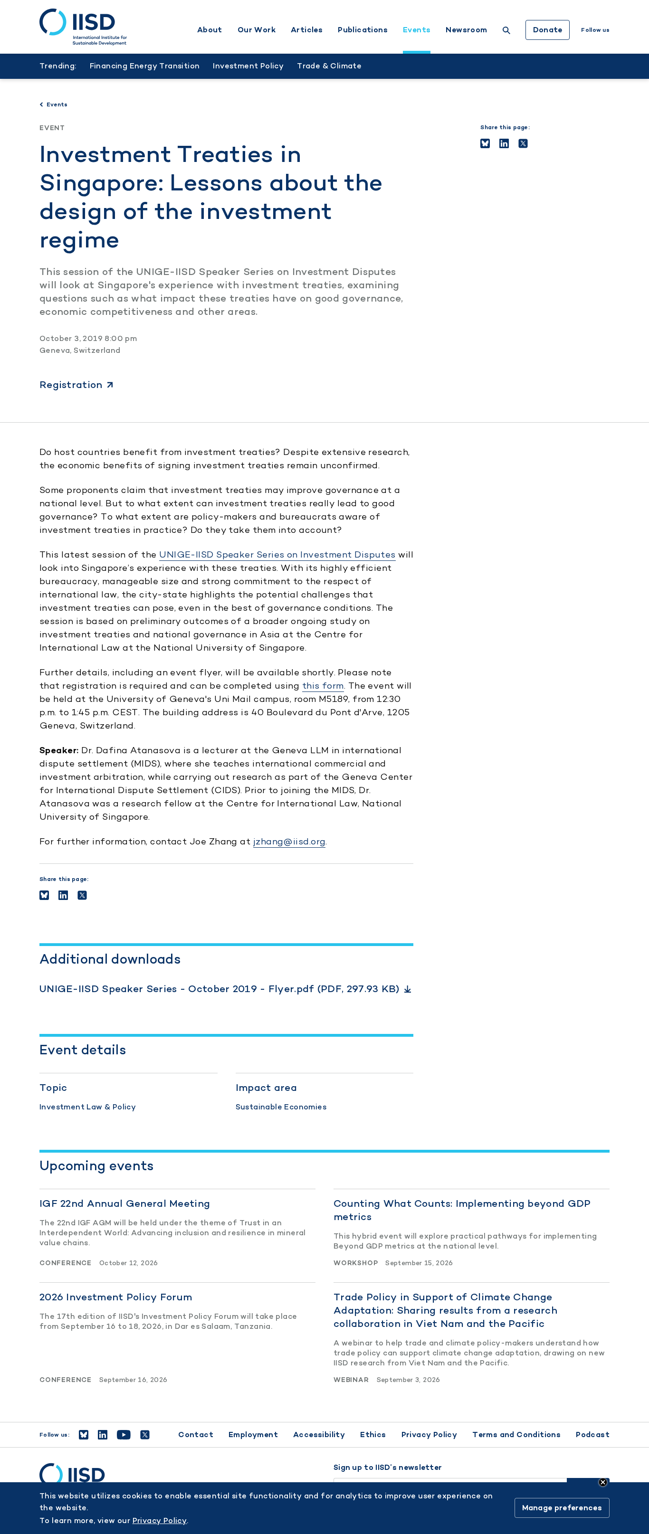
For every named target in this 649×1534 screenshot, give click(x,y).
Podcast (593, 1434)
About (209, 30)
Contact (195, 1434)
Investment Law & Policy (87, 1107)
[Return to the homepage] (83, 27)
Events (416, 30)
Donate (548, 30)
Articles (307, 30)
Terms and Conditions (516, 1434)
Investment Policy (248, 66)
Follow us (595, 30)
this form (323, 685)
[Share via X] (523, 143)
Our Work (257, 30)
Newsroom (466, 30)
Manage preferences (562, 1508)
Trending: (57, 66)
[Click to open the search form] (506, 31)
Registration (71, 384)
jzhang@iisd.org (289, 841)
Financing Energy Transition (145, 66)
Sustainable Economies (281, 1107)
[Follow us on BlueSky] (83, 1434)
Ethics (373, 1434)
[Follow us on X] (145, 1434)
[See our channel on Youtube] (124, 1434)
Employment (253, 1434)
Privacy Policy (429, 1434)
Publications (363, 30)
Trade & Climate (329, 66)
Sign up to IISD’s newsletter (388, 1467)
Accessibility (319, 1434)
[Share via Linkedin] (504, 143)
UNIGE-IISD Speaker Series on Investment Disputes (277, 554)
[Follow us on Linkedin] (102, 1434)
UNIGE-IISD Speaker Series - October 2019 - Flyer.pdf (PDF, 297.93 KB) (219, 988)
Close (603, 1482)
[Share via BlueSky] (485, 143)
